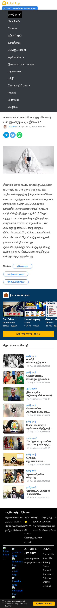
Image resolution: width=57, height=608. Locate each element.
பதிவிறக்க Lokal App (44, 603)
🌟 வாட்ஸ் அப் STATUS (28, 528)
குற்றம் (27, 542)
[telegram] (6, 136)
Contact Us (48, 554)
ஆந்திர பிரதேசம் (9, 524)
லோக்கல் (18, 517)
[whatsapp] (20, 136)
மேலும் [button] (12, 107)
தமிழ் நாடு (14, 14)
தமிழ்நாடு (10, 530)
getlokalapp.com (31, 558)
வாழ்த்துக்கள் (48, 526)
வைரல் (36, 530)
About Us (47, 558)
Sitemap (47, 586)
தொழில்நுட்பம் (49, 517)
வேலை (17, 522)
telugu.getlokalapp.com (35, 562)
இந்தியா (37, 522)
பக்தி (35, 517)
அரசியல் (46, 522)
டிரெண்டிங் (19, 526)
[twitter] (13, 136)
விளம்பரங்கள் (49, 530)
